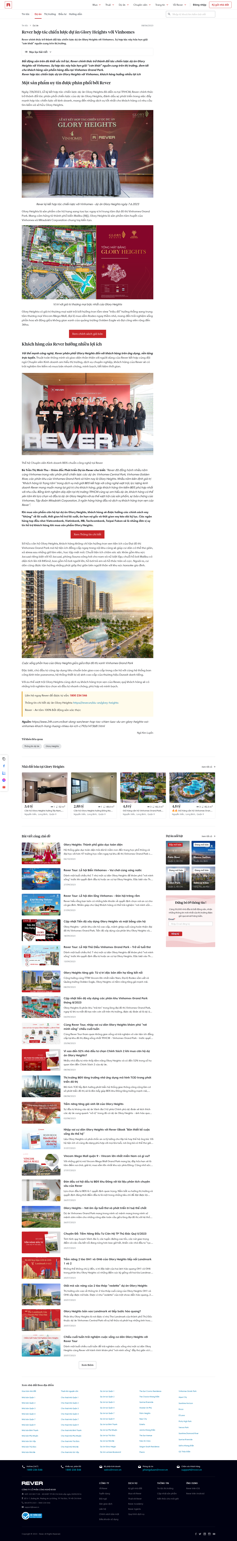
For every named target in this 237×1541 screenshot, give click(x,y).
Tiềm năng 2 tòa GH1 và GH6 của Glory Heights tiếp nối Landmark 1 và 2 (107, 1261)
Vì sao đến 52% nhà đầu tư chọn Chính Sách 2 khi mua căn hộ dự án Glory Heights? (107, 1053)
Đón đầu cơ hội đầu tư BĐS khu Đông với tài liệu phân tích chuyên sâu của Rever (107, 1184)
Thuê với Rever (135, 1498)
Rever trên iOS (193, 1488)
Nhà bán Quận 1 (28, 1397)
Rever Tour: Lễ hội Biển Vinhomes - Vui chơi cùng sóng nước (103, 870)
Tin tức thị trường (165, 1488)
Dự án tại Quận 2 (107, 1396)
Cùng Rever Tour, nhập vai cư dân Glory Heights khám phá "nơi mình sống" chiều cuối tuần (105, 1027)
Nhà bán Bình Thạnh (30, 1430)
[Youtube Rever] (214, 1533)
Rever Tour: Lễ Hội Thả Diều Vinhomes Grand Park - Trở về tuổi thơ (107, 947)
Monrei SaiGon (202, 857)
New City (143, 1419)
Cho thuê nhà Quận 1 (70, 1397)
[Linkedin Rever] (204, 1533)
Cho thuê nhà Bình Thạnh (71, 1430)
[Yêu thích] (63, 777)
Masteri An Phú (145, 1407)
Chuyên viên (140, 4)
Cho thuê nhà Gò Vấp (70, 1452)
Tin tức (26, 14)
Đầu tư (62, 14)
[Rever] (59, 1483)
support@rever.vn (191, 1469)
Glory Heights (52, 746)
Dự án (122, 4)
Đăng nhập (199, 4)
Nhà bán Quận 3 (28, 1408)
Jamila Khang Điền (147, 1430)
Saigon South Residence (149, 1446)
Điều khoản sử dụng (108, 1519)
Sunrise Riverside (146, 1402)
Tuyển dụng (104, 1493)
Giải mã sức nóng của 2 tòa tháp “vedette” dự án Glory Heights (105, 1285)
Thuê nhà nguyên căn (69, 1391)
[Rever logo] (8, 4)
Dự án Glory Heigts (108, 1446)
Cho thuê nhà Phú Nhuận (71, 1436)
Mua (95, 4)
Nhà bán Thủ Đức (29, 1446)
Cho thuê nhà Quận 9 (70, 1425)
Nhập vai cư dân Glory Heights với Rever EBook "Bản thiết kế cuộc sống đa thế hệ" (107, 1132)
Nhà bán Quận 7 (28, 1419)
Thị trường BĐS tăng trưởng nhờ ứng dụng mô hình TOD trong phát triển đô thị (107, 1080)
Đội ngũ (103, 1498)
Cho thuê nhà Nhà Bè (69, 1446)
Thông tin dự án (31, 746)
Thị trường (50, 14)
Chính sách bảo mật (109, 1514)
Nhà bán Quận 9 (28, 1425)
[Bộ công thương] (32, 1516)
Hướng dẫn (75, 14)
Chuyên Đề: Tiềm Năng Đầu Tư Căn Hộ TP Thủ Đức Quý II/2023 (105, 1233)
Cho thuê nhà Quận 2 (70, 1403)
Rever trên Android (195, 1493)
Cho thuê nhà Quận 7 (70, 1419)
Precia (142, 1452)
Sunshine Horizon (186, 1403)
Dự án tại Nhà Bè (107, 1441)
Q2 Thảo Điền (184, 1451)
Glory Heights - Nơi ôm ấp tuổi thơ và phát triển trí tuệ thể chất (105, 1208)
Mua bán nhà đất (29, 1391)
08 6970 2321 (31, 1503)
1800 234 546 (34, 1469)
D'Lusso (182, 1415)
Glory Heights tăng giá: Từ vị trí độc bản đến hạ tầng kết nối (103, 972)
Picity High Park (185, 1421)
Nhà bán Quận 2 (28, 1403)
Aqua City (183, 1397)
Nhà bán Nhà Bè (28, 1452)
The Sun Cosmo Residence (150, 1391)
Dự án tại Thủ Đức (107, 1435)
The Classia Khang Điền (149, 1396)
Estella (142, 1424)
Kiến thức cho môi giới (168, 1498)
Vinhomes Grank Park (188, 1391)
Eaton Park (174, 882)
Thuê (108, 4)
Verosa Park (184, 1427)
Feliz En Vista (144, 1441)
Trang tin (160, 4)
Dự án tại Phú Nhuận (108, 1430)
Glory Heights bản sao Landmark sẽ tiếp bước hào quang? (102, 1311)
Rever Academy (135, 1503)
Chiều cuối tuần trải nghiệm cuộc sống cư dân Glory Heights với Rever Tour (106, 1339)
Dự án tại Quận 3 (107, 1402)
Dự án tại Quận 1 (107, 1391)
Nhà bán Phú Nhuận (30, 1436)
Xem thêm (88, 1365)
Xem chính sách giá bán (87, 334)
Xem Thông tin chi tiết (87, 534)
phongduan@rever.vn (155, 1469)
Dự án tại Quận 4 (107, 1407)
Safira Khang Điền (186, 1445)
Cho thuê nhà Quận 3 (70, 1408)
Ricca (181, 1409)
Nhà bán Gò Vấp (29, 1441)
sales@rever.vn (112, 1469)
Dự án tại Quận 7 (107, 1413)
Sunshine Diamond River (188, 1433)
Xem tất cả (207, 766)
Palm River (174, 857)
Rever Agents (134, 1508)
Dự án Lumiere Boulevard (110, 1452)
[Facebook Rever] (196, 1533)
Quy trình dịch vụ (136, 1514)
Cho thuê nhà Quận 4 (70, 1414)
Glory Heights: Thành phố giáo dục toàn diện (93, 844)
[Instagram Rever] (209, 1533)
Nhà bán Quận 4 (28, 1414)
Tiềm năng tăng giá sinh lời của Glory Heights (93, 1104)
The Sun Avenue (145, 1435)
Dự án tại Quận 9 (107, 1419)
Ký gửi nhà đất (220, 4)
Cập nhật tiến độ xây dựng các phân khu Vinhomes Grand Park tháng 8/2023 (106, 1000)
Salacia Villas (201, 882)
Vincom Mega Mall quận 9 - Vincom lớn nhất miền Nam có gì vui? (107, 1156)
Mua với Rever (134, 1493)
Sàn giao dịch (105, 1503)
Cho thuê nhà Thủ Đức (70, 1441)
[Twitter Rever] (200, 1533)
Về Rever (178, 4)
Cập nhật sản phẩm (167, 1493)
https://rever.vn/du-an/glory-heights (95, 703)
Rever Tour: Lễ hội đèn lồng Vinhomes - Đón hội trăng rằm (102, 896)
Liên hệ (102, 1508)
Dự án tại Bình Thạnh (108, 1424)
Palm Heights (144, 1413)
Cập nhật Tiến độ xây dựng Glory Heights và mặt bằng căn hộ (105, 921)
